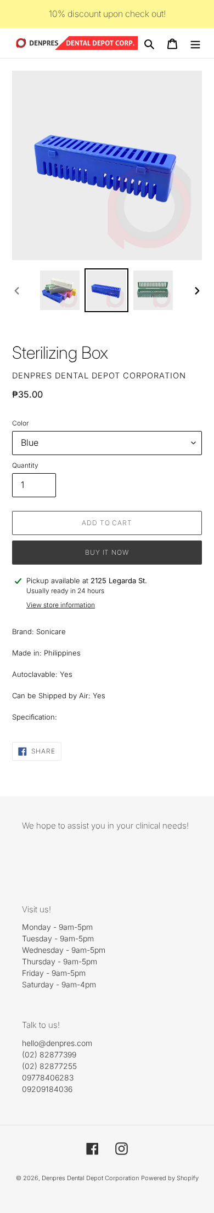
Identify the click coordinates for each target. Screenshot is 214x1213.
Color (20, 423)
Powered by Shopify (170, 1178)
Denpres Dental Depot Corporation (90, 1178)
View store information (60, 605)
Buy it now (107, 552)
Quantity (25, 465)
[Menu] (195, 43)
